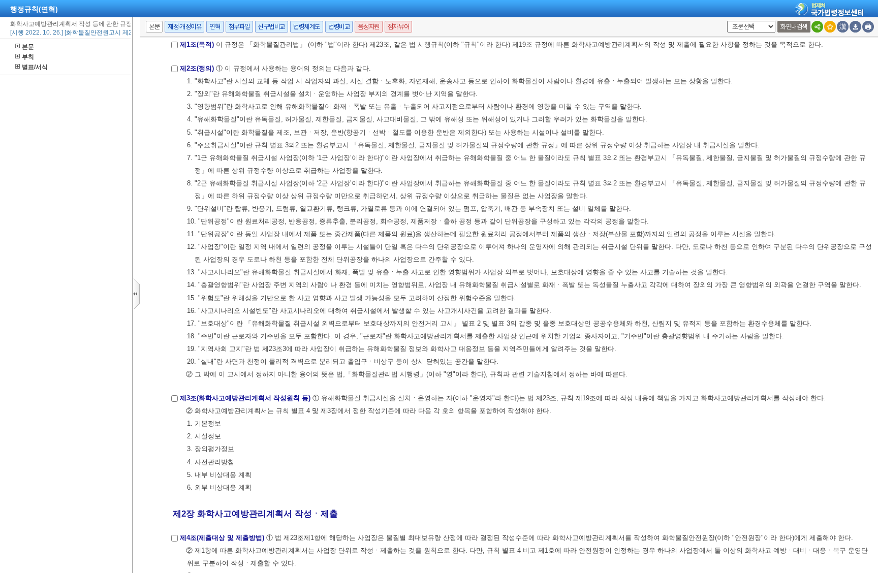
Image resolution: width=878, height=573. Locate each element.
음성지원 (368, 26)
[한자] (843, 27)
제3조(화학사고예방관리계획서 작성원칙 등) (245, 398)
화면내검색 (793, 26)
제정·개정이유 (184, 26)
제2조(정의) (197, 68)
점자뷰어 (398, 26)
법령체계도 (306, 26)
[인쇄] (868, 27)
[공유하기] (817, 27)
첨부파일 (239, 26)
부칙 (28, 56)
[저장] (855, 27)
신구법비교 (271, 26)
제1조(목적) (197, 44)
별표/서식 (35, 67)
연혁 (214, 26)
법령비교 (339, 26)
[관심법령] (830, 27)
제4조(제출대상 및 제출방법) (222, 538)
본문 (28, 46)
